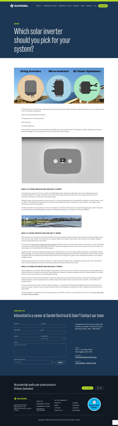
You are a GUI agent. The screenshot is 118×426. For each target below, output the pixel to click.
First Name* (16, 323)
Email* (42, 329)
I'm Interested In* (44, 336)
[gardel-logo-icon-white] (12, 6)
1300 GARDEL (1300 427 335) (85, 363)
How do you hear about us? (19, 359)
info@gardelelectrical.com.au (86, 357)
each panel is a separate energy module (44, 244)
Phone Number (17, 329)
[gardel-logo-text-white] (21, 6)
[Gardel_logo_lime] (20, 398)
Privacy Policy (18, 403)
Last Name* (43, 323)
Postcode (16, 336)
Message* (16, 342)
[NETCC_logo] (94, 398)
